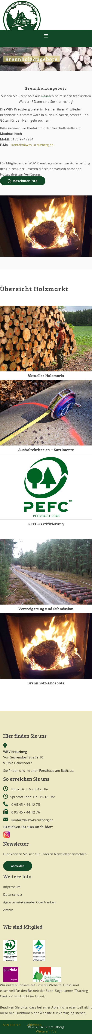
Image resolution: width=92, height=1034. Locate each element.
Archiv (8, 910)
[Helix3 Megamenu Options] (46, 36)
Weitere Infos (46, 1031)
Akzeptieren (12, 1025)
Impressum (12, 887)
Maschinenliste (24, 181)
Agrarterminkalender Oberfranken (29, 902)
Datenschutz (12, 894)
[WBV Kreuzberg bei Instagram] (46, 834)
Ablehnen (34, 1025)
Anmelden (17, 866)
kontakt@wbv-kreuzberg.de (32, 145)
